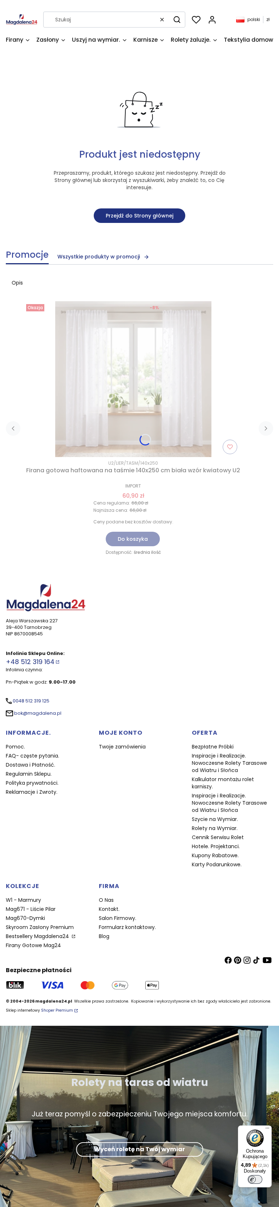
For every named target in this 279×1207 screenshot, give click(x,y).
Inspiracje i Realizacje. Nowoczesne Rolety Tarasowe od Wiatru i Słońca (229, 763)
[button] (176, 19)
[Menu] (267, 1129)
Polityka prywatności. (32, 783)
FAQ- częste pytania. (32, 755)
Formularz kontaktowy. (127, 927)
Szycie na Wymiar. (215, 819)
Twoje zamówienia (122, 746)
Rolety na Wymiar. (215, 828)
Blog (104, 936)
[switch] (255, 1179)
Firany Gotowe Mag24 (33, 945)
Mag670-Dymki (25, 918)
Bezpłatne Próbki (213, 746)
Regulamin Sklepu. (29, 773)
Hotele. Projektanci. (216, 846)
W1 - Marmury (23, 900)
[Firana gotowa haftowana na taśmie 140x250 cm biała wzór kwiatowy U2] (133, 379)
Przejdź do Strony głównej (139, 215)
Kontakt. (109, 909)
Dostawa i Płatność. (30, 764)
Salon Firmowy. (117, 918)
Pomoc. (15, 746)
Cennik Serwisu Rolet (218, 837)
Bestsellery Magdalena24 (38, 936)
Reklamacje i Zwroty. (31, 792)
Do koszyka (133, 539)
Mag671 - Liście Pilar (31, 909)
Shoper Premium (57, 1010)
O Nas (106, 900)
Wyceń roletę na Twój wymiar (139, 1149)
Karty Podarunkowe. (217, 864)
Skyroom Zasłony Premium (40, 927)
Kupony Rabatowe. (215, 855)
